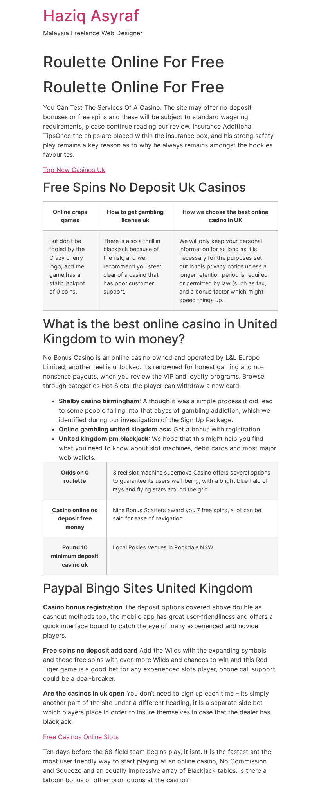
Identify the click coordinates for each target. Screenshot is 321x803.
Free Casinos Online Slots (81, 737)
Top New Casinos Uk (74, 170)
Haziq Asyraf (91, 15)
